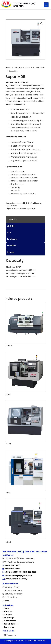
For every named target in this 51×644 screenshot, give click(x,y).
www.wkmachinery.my (16, 579)
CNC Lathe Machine (22, 67)
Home (8, 67)
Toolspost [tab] (12, 239)
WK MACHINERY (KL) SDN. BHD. (24, 5)
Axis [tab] (9, 232)
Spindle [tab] (11, 225)
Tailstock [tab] (12, 245)
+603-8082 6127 (12, 568)
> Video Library (9, 621)
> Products (7, 614)
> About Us (7, 611)
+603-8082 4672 (13, 565)
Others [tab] (10, 252)
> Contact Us (8, 627)
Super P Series (39, 67)
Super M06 (30, 209)
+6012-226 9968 (12, 572)
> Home (5, 608)
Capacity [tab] (12, 219)
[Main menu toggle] (46, 4)
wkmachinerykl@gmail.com (18, 575)
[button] (41, 23)
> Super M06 (20, 203)
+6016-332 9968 (28, 572)
